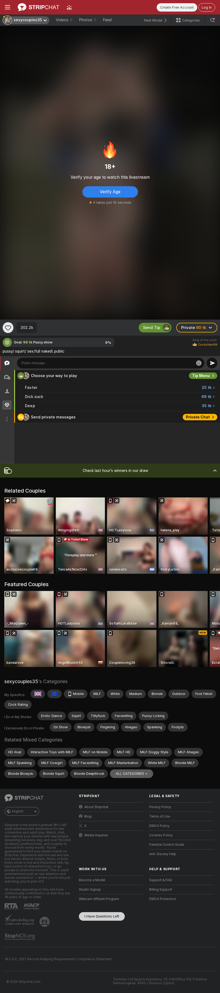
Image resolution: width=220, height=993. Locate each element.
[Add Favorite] (8, 327)
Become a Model (92, 880)
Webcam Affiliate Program (99, 899)
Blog (87, 816)
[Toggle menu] (7, 7)
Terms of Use (159, 816)
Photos (87, 19)
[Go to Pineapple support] (45, 922)
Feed (107, 19)
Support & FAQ (160, 880)
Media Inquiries (96, 835)
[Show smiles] (199, 363)
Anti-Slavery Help (162, 854)
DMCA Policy (159, 826)
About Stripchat (96, 807)
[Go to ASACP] (32, 906)
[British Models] (38, 694)
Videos (64, 19)
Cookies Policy (161, 835)
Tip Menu (201, 376)
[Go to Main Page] (38, 7)
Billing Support (160, 889)
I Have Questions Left (102, 916)
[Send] (212, 363)
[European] (54, 694)
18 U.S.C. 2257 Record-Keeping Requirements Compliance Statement (58, 959)
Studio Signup (90, 889)
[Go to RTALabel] (12, 906)
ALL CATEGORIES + (132, 774)
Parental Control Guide (166, 845)
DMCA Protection (162, 899)
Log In (207, 7)
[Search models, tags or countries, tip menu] (212, 20)
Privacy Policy (160, 807)
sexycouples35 (21, 681)
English (17, 811)
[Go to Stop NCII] (20, 937)
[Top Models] (69, 7)
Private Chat (198, 417)
